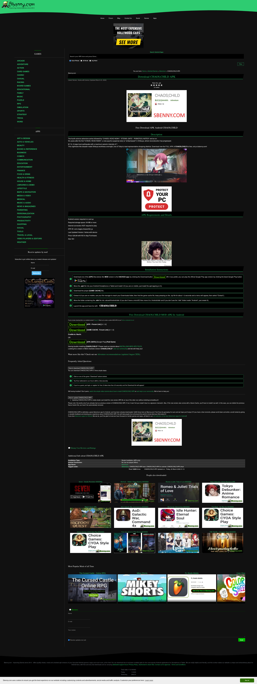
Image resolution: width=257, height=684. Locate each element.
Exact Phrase (75, 60)
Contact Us (128, 18)
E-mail (70, 621)
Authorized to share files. (147, 665)
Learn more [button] (149, 680)
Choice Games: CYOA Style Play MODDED (90, 532)
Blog (118, 18)
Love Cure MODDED (178, 532)
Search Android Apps (156, 52)
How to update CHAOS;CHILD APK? (80, 398)
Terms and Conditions (179, 665)
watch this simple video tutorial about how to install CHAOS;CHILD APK (112, 391)
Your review (71, 630)
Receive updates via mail (78, 640)
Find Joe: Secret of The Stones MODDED (134, 532)
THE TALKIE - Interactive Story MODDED (223, 532)
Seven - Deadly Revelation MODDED (90, 482)
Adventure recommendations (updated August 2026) (118, 354)
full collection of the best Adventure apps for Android (169, 416)
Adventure (125, 464)
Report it (96, 320)
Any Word (94, 60)
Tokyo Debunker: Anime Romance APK (222, 482)
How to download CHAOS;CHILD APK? (81, 368)
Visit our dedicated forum (128, 320)
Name (70, 613)
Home (102, 18)
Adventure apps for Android (83, 416)
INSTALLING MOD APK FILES (131, 346)
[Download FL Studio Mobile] (191, 588)
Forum (111, 18)
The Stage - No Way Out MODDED (223, 507)
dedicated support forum (120, 665)
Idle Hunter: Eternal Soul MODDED (179, 507)
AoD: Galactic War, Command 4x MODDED (134, 507)
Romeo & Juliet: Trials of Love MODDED (178, 482)
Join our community (120, 348)
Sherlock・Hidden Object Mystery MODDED (135, 482)
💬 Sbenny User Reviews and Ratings (82, 448)
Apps (155, 18)
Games (146, 18)
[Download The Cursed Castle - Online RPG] (92, 588)
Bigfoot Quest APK (90, 507)
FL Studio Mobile (192, 573)
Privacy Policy (133, 665)
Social (138, 18)
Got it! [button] (247, 680)
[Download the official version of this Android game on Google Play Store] (77, 342)
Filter (240, 64)
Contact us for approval (162, 665)
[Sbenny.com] (18, 4)
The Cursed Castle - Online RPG (92, 573)
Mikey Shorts (142, 573)
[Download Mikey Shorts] (142, 588)
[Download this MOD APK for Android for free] (77, 324)
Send (241, 640)
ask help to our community (145, 391)
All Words (85, 60)
